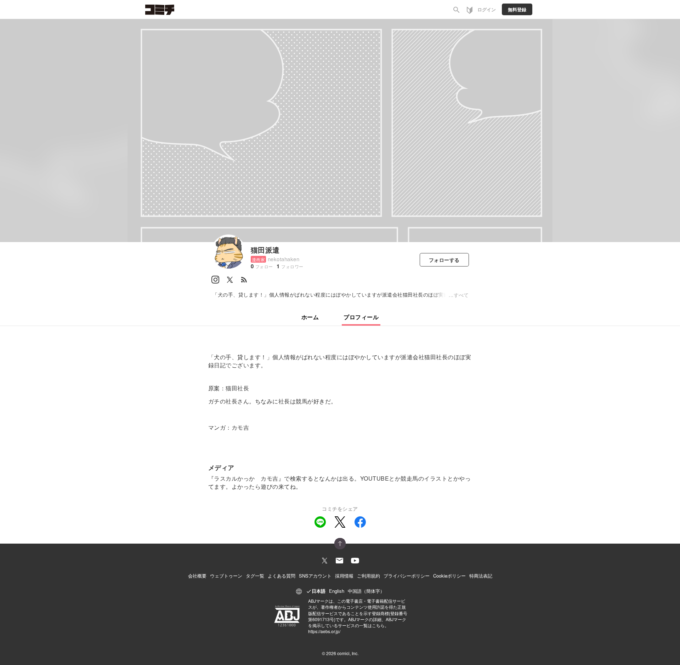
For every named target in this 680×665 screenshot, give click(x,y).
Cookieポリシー (449, 575)
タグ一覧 (255, 575)
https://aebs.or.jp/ (324, 631)
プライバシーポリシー (407, 575)
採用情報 (344, 575)
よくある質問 (281, 575)
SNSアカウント (315, 575)
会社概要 (197, 575)
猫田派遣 (265, 250)
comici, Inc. (347, 653)
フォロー (444, 259)
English (336, 590)
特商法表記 (480, 575)
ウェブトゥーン (226, 575)
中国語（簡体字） (366, 590)
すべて (461, 294)
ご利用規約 (368, 575)
